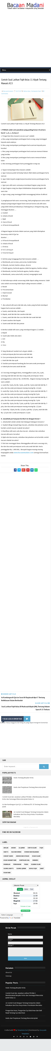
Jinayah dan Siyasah (22, 856)
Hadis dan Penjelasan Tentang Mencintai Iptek (30, 787)
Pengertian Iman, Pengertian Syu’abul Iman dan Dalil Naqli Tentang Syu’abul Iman (24, 1011)
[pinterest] (37, 1036)
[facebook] (17, 1036)
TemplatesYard (23, 1030)
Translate (17, 918)
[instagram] (24, 1036)
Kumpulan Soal (36, 91)
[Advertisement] (25, 40)
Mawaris (35, 860)
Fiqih (41, 848)
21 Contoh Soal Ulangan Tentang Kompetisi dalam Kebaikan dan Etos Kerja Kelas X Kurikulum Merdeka (31, 814)
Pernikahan (17, 864)
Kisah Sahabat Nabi (10, 860)
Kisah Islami (36, 856)
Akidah (13, 848)
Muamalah (7, 864)
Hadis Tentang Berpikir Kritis (24, 778)
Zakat (42, 868)
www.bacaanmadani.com (23, 452)
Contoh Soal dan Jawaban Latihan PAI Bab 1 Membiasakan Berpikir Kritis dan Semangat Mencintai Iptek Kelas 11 (25, 798)
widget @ (25, 827)
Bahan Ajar (27, 91)
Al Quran (22, 848)
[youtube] (34, 1036)
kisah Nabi (7, 872)
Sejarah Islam (35, 864)
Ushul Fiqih (33, 868)
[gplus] (20, 1036)
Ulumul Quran (21, 868)
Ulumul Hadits (9, 868)
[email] (30, 1036)
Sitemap (9, 976)
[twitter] (14, 1036)
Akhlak (6, 848)
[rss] (27, 1036)
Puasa (26, 864)
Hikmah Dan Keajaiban (31, 852)
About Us (9, 972)
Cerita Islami (32, 848)
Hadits (6, 852)
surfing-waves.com (33, 827)
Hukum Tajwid (8, 856)
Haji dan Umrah (16, 852)
